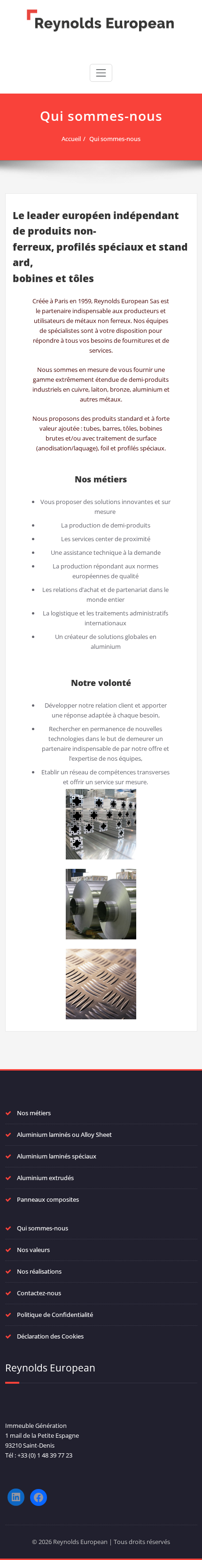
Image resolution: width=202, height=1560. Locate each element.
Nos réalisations (39, 1271)
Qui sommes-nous (114, 138)
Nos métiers (34, 1113)
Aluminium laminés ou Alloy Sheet (64, 1134)
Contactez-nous (39, 1293)
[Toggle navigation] (101, 73)
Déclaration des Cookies (50, 1336)
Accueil (71, 138)
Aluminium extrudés (45, 1178)
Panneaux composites (48, 1199)
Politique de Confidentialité (55, 1314)
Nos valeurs (33, 1249)
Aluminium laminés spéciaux (56, 1156)
